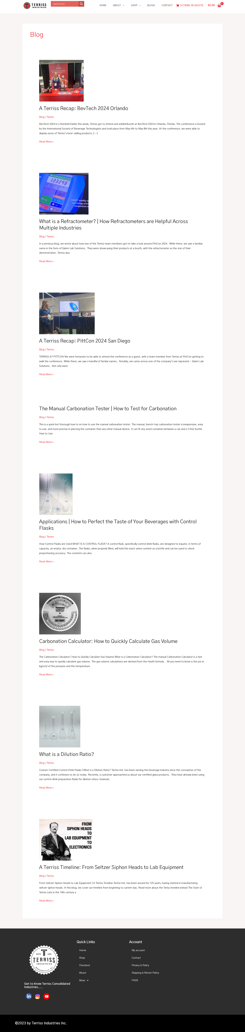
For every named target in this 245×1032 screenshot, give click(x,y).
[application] (122, 5)
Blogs (151, 5)
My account (138, 950)
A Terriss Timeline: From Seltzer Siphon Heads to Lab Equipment (111, 867)
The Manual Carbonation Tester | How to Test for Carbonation (107, 408)
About (117, 5)
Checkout (84, 965)
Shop (134, 5)
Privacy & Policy (140, 965)
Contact (167, 5)
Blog (41, 117)
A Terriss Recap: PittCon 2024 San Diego (84, 341)
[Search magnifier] (81, 4)
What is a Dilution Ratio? (66, 754)
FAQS (135, 980)
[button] (100, 980)
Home (103, 5)
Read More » (46, 141)
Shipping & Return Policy (145, 973)
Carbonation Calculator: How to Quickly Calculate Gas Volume (108, 641)
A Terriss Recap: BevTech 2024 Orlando (83, 108)
